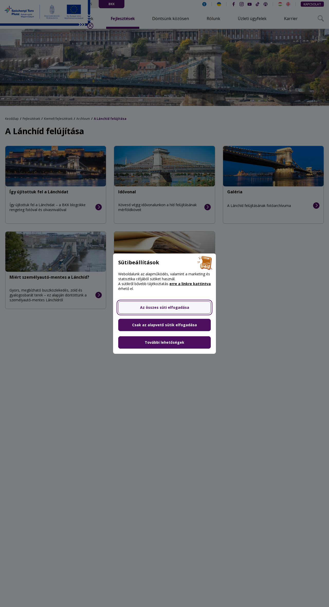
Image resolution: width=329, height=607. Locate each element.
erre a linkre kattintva (190, 283)
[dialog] (164, 303)
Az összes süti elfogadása (164, 307)
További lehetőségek (164, 342)
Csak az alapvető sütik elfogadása (164, 324)
